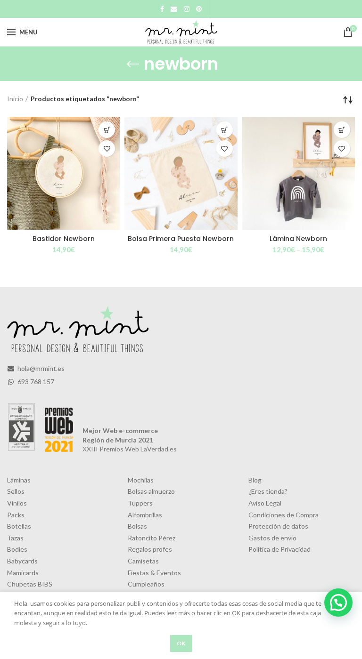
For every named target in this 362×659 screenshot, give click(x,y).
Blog (255, 480)
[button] (338, 602)
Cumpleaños (146, 584)
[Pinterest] (199, 9)
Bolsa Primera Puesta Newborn (181, 238)
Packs (16, 515)
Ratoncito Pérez (151, 538)
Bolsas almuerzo (151, 491)
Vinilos (17, 503)
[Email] (174, 9)
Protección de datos (278, 526)
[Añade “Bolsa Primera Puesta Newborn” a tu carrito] (224, 129)
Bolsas (137, 526)
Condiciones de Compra (283, 515)
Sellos (16, 491)
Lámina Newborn (298, 238)
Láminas (19, 480)
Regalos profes (150, 549)
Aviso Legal (264, 503)
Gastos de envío (272, 538)
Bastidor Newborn (64, 238)
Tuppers (140, 503)
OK (181, 643)
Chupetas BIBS (29, 584)
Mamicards (23, 573)
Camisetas (143, 561)
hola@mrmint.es (40, 368)
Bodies (17, 549)
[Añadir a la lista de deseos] (107, 148)
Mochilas (141, 480)
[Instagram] (187, 9)
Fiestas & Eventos (154, 573)
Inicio (15, 99)
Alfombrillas (145, 515)
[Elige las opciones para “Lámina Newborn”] (342, 129)
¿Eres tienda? (268, 491)
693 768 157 (35, 382)
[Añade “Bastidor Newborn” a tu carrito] (107, 129)
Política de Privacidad (279, 549)
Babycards (22, 561)
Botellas (19, 526)
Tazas (15, 538)
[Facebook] (162, 9)
